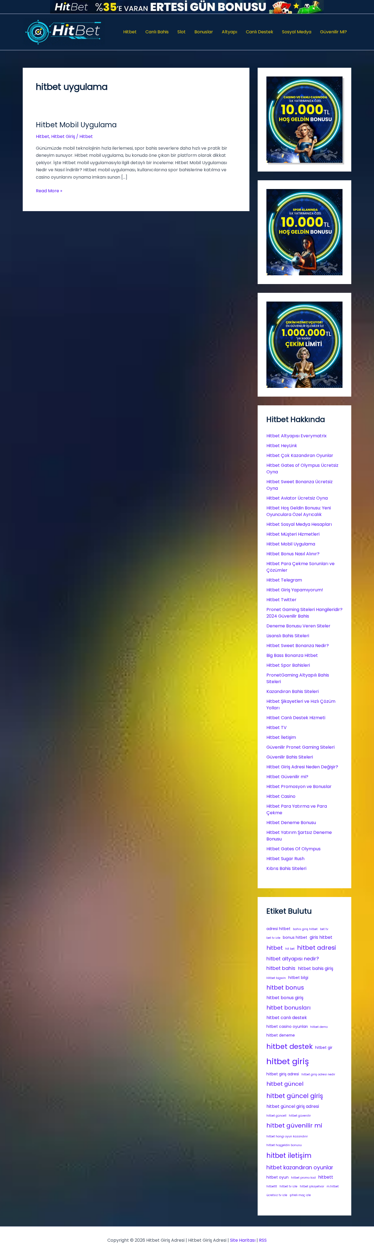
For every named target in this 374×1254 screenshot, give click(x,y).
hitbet (274, 948)
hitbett (325, 1177)
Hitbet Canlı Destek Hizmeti (295, 718)
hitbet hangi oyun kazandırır (287, 1136)
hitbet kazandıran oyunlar (299, 1167)
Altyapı (229, 32)
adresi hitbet (278, 928)
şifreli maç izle (300, 1195)
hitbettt (271, 1186)
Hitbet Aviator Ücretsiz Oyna (297, 498)
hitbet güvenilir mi (294, 1125)
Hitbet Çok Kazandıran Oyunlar (299, 455)
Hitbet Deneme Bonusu (291, 822)
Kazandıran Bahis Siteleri (292, 691)
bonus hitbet (295, 937)
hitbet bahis (280, 968)
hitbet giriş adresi (282, 1074)
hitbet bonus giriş (284, 998)
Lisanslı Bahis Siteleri (287, 636)
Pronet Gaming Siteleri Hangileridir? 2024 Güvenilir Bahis (304, 612)
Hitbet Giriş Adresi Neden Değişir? (302, 767)
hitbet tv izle (288, 1186)
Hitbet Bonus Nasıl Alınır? (293, 554)
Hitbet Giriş (63, 136)
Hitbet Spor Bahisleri (288, 665)
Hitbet (130, 32)
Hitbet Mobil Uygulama (76, 125)
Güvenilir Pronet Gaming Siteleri (300, 747)
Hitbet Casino (280, 796)
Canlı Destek (259, 32)
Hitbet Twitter (281, 600)
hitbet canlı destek (286, 1017)
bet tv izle (273, 938)
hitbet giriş (287, 1061)
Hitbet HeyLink (281, 445)
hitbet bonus (285, 988)
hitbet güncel (284, 1084)
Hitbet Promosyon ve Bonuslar (299, 786)
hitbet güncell (276, 1116)
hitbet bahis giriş (315, 968)
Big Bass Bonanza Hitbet (292, 655)
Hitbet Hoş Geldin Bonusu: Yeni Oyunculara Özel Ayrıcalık (298, 511)
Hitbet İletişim (281, 737)
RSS (263, 1240)
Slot (181, 32)
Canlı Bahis (157, 32)
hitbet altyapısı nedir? (292, 958)
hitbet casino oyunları (287, 1026)
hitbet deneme (280, 1035)
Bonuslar (203, 32)
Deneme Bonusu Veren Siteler (298, 626)
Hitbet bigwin (276, 978)
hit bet (290, 949)
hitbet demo (319, 1027)
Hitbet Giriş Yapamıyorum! (294, 590)
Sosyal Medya (296, 32)
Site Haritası (242, 1240)
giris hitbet (321, 937)
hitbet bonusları (288, 1007)
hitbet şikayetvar (312, 1186)
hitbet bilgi (298, 977)
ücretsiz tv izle (276, 1195)
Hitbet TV (276, 727)
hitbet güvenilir (300, 1116)
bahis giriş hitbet (305, 929)
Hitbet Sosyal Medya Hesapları (299, 524)
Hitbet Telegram (284, 580)
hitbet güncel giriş (294, 1095)
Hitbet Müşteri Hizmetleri (293, 534)
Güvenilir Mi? (333, 32)
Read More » (49, 190)
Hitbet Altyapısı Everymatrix (296, 436)
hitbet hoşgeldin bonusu (284, 1145)
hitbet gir (323, 1047)
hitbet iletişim (289, 1155)
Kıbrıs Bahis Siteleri (286, 868)
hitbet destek (289, 1046)
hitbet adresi (316, 947)
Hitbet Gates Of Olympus (293, 849)
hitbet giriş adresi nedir (318, 1074)
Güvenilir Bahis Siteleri (289, 757)
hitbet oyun (277, 1177)
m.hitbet (333, 1186)
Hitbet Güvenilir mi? (287, 777)
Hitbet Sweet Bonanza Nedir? (297, 645)
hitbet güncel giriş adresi (292, 1106)
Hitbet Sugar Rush (285, 858)
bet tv (324, 929)
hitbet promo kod (303, 1178)
